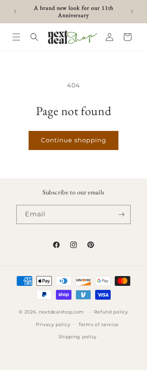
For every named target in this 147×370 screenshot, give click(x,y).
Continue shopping (73, 140)
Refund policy (111, 312)
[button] (16, 37)
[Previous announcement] (15, 11)
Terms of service (98, 324)
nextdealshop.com (61, 312)
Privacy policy (53, 324)
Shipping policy (77, 337)
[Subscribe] (121, 214)
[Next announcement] (132, 11)
